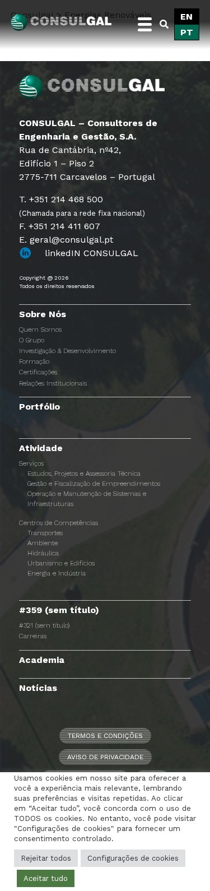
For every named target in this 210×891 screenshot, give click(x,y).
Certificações (38, 372)
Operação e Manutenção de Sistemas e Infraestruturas (86, 499)
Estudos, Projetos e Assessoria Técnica (84, 473)
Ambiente (42, 543)
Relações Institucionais (53, 383)
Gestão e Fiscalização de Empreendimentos (93, 484)
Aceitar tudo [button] (46, 878)
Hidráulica (43, 553)
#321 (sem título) (44, 625)
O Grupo (31, 340)
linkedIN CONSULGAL (91, 253)
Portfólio (39, 406)
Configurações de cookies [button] (133, 858)
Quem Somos (40, 329)
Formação (34, 361)
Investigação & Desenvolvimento (67, 351)
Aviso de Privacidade (105, 757)
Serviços (31, 463)
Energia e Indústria (56, 573)
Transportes (45, 533)
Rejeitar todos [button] (46, 858)
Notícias (38, 688)
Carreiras (32, 636)
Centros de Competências (58, 523)
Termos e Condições (105, 736)
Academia (41, 660)
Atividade (41, 448)
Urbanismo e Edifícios (61, 563)
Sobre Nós (42, 314)
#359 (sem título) (59, 610)
